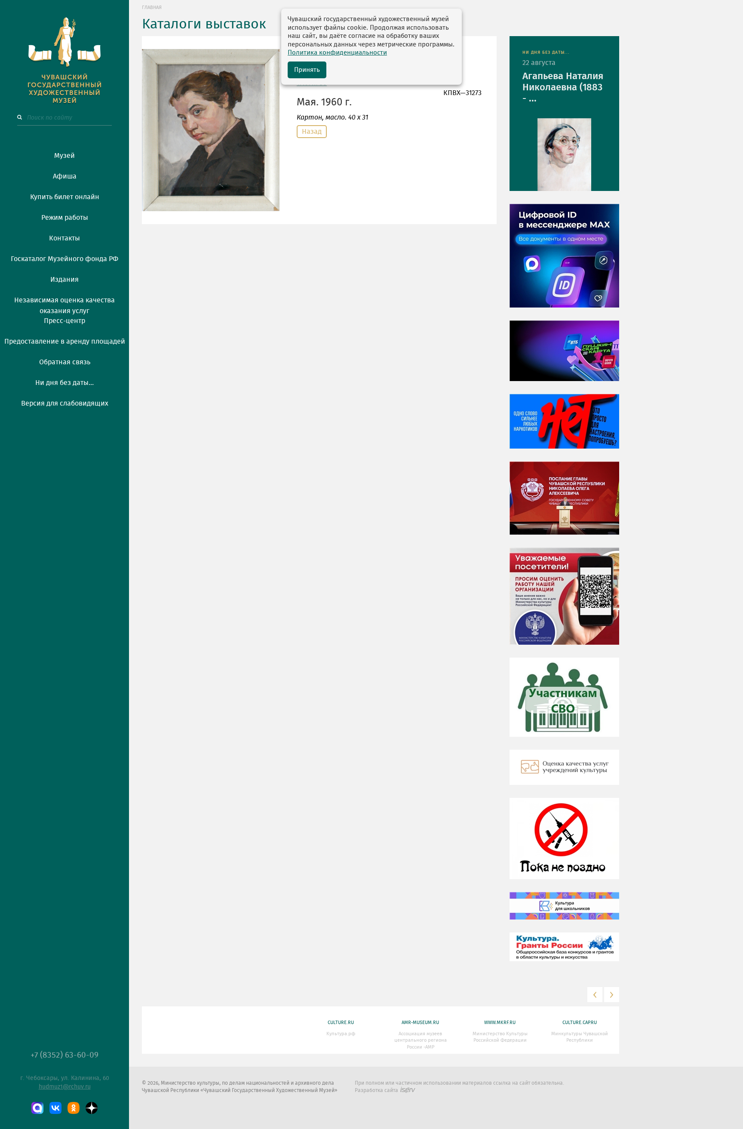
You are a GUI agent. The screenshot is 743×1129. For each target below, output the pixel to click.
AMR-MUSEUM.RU (420, 1022)
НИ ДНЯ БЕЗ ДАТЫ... (546, 52)
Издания (64, 279)
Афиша (65, 176)
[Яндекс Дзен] (92, 1108)
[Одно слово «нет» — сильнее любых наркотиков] (564, 428)
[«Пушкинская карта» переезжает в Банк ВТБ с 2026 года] (564, 357)
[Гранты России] (564, 953)
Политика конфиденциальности (337, 52)
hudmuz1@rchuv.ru (65, 1087)
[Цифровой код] (564, 262)
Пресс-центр (64, 320)
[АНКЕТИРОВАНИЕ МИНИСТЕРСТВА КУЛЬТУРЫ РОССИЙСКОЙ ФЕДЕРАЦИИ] (564, 603)
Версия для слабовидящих (64, 403)
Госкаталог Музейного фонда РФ (64, 258)
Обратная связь (64, 362)
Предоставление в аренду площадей (64, 341)
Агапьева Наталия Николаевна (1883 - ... (562, 87)
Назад (312, 131)
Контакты (64, 238)
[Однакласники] (74, 1108)
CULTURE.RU (341, 1022)
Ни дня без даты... (64, 382)
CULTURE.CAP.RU (579, 1022)
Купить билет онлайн (64, 197)
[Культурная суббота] (564, 912)
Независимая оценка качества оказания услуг (64, 304)
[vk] (55, 1108)
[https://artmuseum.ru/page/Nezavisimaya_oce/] (564, 774)
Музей (64, 155)
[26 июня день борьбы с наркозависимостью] (564, 845)
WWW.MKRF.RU (500, 1022)
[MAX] (37, 1108)
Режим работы (64, 217)
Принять (307, 70)
